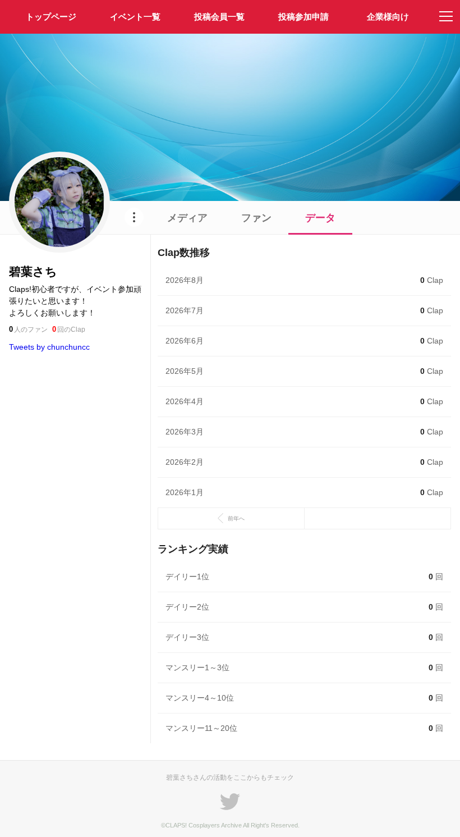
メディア (187, 217)
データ (320, 217)
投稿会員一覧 (219, 16)
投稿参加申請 (303, 16)
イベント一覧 (135, 16)
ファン (256, 217)
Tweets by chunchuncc (49, 346)
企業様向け (388, 16)
